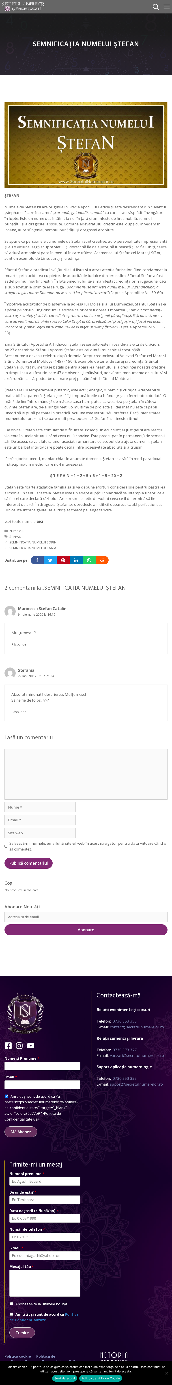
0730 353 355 (125, 1021)
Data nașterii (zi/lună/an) (33, 1210)
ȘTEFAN (15, 536)
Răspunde (18, 644)
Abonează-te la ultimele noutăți (41, 1304)
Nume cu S (17, 531)
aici (40, 521)
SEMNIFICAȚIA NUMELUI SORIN (32, 542)
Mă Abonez (21, 1131)
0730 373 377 (125, 1049)
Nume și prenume (26, 1173)
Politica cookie (17, 1356)
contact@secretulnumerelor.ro (137, 1026)
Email (10, 1077)
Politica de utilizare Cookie (101, 1378)
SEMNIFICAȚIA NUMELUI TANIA (32, 548)
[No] (166, 1373)
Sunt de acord (64, 1378)
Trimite (22, 1332)
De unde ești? (23, 1192)
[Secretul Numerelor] (23, 6)
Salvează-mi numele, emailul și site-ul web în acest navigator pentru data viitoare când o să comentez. (87, 846)
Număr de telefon (27, 1229)
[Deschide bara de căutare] (155, 6)
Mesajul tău (21, 1266)
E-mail (16, 1248)
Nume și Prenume (21, 1058)
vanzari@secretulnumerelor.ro (137, 1055)
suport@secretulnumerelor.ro (136, 1084)
